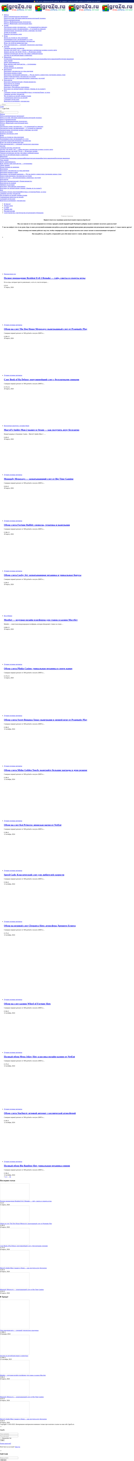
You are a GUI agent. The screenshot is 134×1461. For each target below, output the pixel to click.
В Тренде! (7, 204)
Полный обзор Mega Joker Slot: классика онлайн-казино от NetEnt (39, 1056)
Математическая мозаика (36, 59)
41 (10, 1177)
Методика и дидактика (32, 92)
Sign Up (17, 1447)
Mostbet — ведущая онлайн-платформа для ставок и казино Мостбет (41, 620)
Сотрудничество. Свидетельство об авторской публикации (23, 213)
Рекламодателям (9, 211)
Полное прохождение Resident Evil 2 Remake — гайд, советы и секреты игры (44, 278)
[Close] (1, 1426)
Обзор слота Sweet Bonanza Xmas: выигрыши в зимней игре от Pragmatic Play (45, 719)
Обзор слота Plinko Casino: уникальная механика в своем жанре (38, 668)
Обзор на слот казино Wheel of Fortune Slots (27, 1003)
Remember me (6, 1438)
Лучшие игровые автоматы (13, 325)
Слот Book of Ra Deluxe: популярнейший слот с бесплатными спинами (41, 379)
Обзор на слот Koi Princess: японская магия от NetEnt (32, 825)
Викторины (8, 69)
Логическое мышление (66, 59)
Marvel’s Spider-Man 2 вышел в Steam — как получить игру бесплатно (41, 430)
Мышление (7, 57)
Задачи (6, 25)
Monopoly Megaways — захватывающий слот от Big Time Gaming (38, 479)
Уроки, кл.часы (45, 92)
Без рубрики (8, 616)
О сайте (6, 207)
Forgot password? (5, 1443)
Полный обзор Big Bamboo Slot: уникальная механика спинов (37, 1165)
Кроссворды (8, 80)
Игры (6, 36)
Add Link (3, 1460)
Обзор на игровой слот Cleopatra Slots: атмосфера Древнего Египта (40, 925)
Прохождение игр (10, 274)
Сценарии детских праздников (14, 92)
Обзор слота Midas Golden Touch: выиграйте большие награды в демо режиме (45, 770)
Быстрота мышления (51, 59)
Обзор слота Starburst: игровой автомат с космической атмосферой (40, 1113)
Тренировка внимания (20, 59)
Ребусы (6, 15)
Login (2, 106)
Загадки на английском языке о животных (14, 1356)
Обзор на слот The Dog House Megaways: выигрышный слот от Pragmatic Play (45, 329)
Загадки (6, 46)
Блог (5, 90)
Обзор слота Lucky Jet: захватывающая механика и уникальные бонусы (42, 575)
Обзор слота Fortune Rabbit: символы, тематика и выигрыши (37, 525)
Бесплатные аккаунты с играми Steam (16, 426)
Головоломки (8, 59)
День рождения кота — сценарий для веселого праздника (19, 1330)
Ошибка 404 (8, 209)
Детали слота (8, 206)
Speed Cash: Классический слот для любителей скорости (34, 874)
